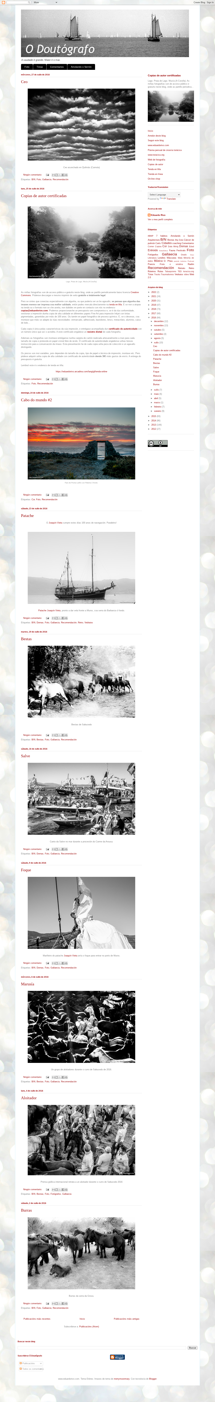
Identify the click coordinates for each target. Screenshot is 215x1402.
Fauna (172, 250)
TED (180, 271)
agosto (157, 338)
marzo (157, 402)
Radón (191, 264)
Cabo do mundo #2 (36, 400)
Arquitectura (154, 240)
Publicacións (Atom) (89, 1326)
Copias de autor (155, 164)
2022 (154, 292)
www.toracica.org (156, 155)
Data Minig (173, 246)
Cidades (167, 243)
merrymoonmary (122, 1379)
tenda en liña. (115, 304)
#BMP (150, 236)
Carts (158, 243)
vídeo (186, 274)
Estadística (163, 251)
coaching (176, 243)
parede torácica (180, 261)
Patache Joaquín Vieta (49, 610)
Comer (151, 246)
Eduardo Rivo (158, 215)
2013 (154, 425)
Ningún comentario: (33, 174)
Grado (184, 255)
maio (156, 394)
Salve (25, 756)
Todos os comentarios (33, 1369)
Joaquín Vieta (56, 522)
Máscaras (171, 258)
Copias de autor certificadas (44, 196)
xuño (156, 390)
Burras (26, 1210)
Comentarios (57, 66)
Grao (192, 255)
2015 (154, 416)
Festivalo (181, 250)
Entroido (153, 250)
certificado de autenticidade (123, 329)
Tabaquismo (170, 271)
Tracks (157, 274)
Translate (171, 199)
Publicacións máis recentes (37, 1319)
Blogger (152, 1379)
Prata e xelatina (171, 264)
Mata (180, 258)
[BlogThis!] (56, 175)
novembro (159, 325)
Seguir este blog (156, 140)
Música (158, 260)
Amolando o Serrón (81, 66)
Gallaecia (46, 179)
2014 (154, 420)
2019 (154, 305)
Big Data (179, 240)
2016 (154, 317)
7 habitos (161, 236)
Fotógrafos (56, 1194)
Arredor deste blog (157, 135)
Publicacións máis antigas (126, 1319)
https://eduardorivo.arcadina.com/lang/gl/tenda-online (81, 371)
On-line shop (154, 179)
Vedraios (88, 622)
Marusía (27, 984)
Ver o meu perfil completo (160, 219)
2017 (154, 313)
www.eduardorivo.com (158, 145)
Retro (80, 622)
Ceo (24, 82)
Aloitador (29, 1098)
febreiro (158, 406)
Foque (26, 870)
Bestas (26, 639)
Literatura (152, 258)
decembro (159, 321)
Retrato (181, 268)
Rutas (160, 271)
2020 (154, 300)
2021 (154, 296)
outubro (158, 330)
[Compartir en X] (59, 175)
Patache (27, 515)
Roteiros (152, 271)
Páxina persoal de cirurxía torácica (165, 150)
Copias (158, 246)
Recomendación (60, 179)
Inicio (82, 1319)
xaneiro (158, 411)
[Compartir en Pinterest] (66, 175)
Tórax (40, 66)
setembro (159, 334)
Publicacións (28, 1363)
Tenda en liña (154, 169)
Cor (33, 499)
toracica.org (188, 271)
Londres (161, 258)
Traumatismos (167, 274)
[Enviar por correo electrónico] (53, 175)
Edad (191, 246)
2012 (154, 429)
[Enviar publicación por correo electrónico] (47, 174)
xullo (156, 342)
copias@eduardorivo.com (34, 310)
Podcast (191, 261)
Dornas (40, 622)
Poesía (151, 264)
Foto (27, 66)
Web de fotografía (156, 159)
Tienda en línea (155, 174)
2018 (154, 309)
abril (156, 398)
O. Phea (168, 261)
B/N (33, 179)
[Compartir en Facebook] (63, 175)
